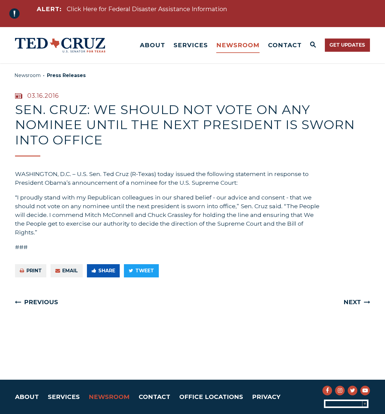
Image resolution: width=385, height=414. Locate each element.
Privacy (266, 396)
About (152, 45)
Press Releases (66, 75)
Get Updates (347, 45)
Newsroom (238, 45)
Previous (41, 302)
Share (106, 270)
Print (34, 270)
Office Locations (211, 396)
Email (70, 270)
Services (191, 45)
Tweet (144, 270)
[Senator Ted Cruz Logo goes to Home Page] (60, 45)
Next (352, 302)
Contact (285, 45)
